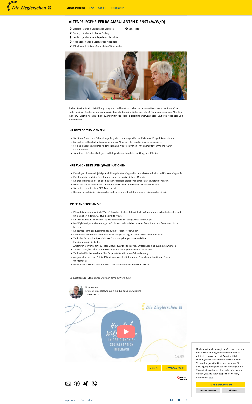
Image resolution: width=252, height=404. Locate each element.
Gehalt (101, 7)
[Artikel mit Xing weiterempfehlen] (86, 384)
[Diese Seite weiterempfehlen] (68, 384)
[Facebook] (171, 400)
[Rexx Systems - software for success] (182, 378)
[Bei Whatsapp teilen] (94, 384)
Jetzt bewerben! (174, 368)
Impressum (70, 400)
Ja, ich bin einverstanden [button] (221, 384)
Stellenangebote (76, 7)
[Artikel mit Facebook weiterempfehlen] (77, 384)
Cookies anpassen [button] (208, 390)
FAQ (91, 7)
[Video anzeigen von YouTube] (126, 332)
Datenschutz (87, 400)
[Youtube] (178, 400)
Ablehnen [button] (233, 390)
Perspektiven (117, 7)
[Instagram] (186, 400)
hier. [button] (211, 377)
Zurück (154, 368)
